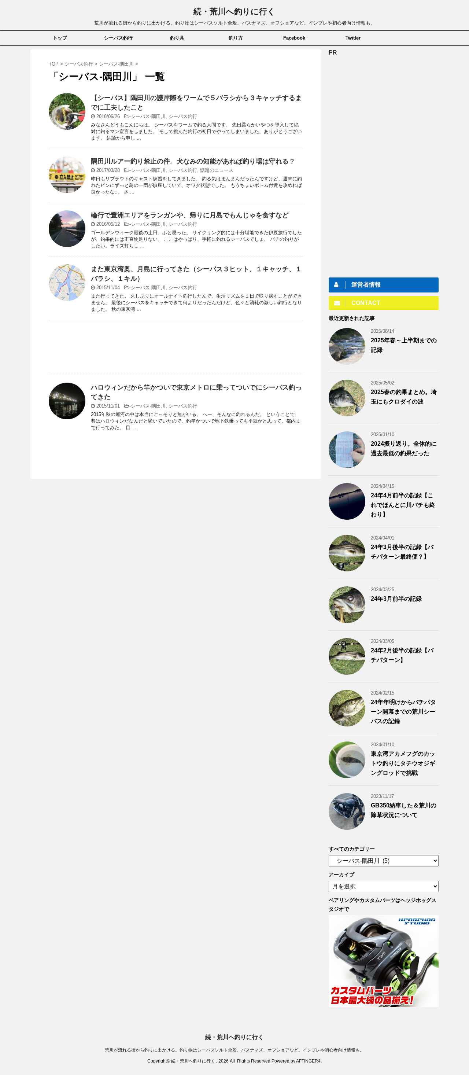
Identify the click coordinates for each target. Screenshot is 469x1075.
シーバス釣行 (118, 38)
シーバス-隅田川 (148, 116)
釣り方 (236, 38)
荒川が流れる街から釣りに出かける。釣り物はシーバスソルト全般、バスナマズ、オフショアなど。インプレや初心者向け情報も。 (234, 1050)
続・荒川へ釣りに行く (234, 11)
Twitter (353, 38)
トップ (60, 38)
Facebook (294, 38)
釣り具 (177, 38)
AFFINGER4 (308, 1061)
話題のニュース (216, 170)
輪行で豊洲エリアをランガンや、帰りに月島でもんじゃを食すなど (190, 215)
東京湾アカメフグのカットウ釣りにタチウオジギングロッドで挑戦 (403, 763)
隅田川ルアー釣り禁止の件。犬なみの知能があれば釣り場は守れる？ (193, 161)
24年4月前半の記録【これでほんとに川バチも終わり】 (403, 505)
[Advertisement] (176, 349)
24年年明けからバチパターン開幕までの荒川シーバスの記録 (403, 711)
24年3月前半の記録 (396, 599)
